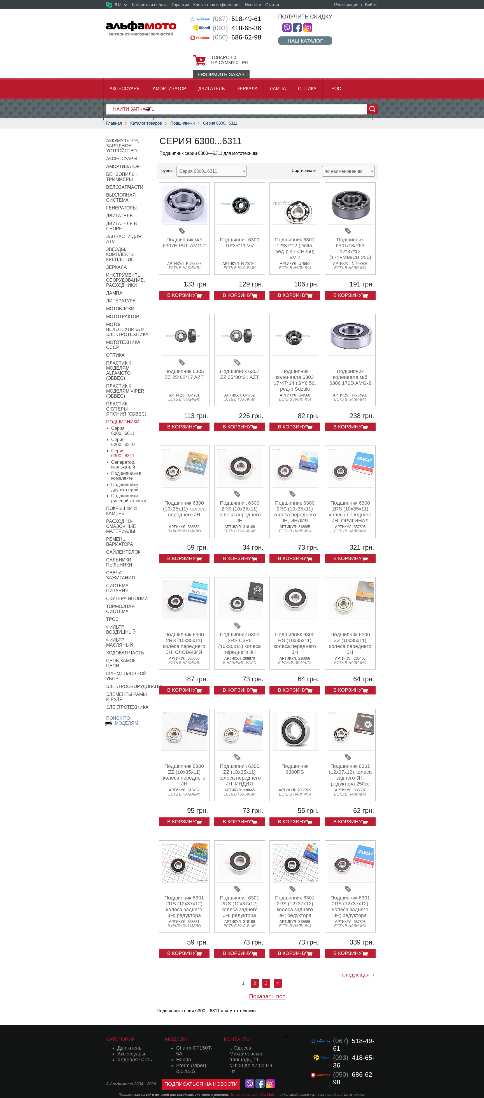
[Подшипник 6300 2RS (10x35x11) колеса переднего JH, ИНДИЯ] (295, 486)
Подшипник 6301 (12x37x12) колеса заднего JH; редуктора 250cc (350, 775)
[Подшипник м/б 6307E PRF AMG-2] (185, 222)
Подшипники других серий (124, 487)
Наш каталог (305, 41)
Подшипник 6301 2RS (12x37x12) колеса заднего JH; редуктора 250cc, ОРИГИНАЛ (350, 909)
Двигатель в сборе (121, 226)
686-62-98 (237, 37)
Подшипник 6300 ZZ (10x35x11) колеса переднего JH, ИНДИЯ (239, 775)
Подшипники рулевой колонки (128, 498)
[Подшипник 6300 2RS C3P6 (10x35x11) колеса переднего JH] (240, 617)
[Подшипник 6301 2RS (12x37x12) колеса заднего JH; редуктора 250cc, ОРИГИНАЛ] (351, 880)
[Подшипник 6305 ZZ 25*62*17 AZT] (185, 354)
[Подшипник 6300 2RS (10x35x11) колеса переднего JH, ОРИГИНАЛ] (351, 486)
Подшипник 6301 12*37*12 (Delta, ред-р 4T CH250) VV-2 (295, 248)
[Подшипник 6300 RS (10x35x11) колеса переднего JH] (295, 617)
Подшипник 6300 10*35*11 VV (239, 242)
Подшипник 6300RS (294, 769)
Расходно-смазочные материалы (121, 526)
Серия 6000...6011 (122, 431)
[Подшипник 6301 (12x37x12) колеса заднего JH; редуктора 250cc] (351, 749)
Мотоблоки (120, 308)
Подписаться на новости (201, 1084)
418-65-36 (237, 28)
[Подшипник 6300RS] (295, 749)
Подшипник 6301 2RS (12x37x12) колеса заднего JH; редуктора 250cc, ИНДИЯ (295, 909)
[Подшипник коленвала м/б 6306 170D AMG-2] (351, 354)
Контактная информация (217, 4)
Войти (370, 4)
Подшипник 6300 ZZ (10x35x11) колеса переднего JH (350, 643)
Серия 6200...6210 (123, 442)
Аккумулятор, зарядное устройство (122, 145)
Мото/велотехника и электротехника (127, 329)
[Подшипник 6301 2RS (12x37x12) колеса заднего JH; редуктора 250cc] (185, 880)
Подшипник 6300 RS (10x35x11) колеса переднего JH (295, 643)
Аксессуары (125, 88)
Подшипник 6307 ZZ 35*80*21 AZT (239, 374)
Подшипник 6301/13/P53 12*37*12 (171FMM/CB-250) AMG (350, 251)
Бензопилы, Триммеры (121, 177)
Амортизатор (169, 88)
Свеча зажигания (120, 575)
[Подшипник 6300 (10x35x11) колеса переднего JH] (185, 486)
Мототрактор (122, 316)
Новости (253, 4)
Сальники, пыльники (119, 562)
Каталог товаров (146, 123)
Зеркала (247, 88)
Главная (114, 123)
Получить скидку (305, 16)
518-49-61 (237, 18)
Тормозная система (120, 609)
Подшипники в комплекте (126, 476)
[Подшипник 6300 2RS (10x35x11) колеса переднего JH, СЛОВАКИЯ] (185, 617)
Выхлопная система (121, 197)
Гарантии (180, 4)
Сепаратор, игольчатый (123, 465)
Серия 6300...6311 (220, 123)
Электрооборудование (135, 686)
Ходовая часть (125, 653)
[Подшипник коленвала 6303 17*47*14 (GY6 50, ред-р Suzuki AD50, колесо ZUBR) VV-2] (295, 354)
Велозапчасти (124, 187)
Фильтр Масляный (119, 642)
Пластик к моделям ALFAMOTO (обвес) (118, 371)
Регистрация (346, 4)
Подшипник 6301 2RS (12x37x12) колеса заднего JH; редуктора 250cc (184, 909)
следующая (355, 975)
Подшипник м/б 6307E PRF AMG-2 (184, 242)
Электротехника (127, 707)
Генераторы (121, 208)
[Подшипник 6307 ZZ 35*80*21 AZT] (240, 354)
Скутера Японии (127, 598)
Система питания (117, 588)
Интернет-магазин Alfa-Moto (252, 1095)
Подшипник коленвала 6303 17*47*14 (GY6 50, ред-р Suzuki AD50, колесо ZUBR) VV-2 (295, 386)
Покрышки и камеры (121, 511)
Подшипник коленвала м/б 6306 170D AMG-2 (350, 377)
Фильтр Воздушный (121, 630)
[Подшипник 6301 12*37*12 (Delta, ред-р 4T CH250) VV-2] (295, 222)
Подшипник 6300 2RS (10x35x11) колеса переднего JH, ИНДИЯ (295, 511)
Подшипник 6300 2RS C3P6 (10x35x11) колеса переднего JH (239, 643)
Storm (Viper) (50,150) (191, 1068)
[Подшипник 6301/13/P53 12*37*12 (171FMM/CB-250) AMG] (351, 222)
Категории (121, 1039)
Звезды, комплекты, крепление (121, 254)
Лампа (278, 88)
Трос (335, 88)
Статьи (272, 4)
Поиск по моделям (122, 721)
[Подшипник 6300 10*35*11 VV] (240, 222)
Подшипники (182, 123)
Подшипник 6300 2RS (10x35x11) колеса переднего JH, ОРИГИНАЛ (350, 511)
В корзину (181, 295)
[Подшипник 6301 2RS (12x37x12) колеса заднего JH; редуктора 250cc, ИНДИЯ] (295, 880)
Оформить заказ (221, 74)
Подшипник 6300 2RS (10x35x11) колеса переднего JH (239, 511)
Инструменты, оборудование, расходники (125, 280)
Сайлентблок (123, 552)
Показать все (267, 996)
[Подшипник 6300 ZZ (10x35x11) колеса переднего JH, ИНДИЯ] (240, 749)
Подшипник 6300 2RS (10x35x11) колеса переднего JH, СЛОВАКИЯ (184, 643)
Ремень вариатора (119, 542)
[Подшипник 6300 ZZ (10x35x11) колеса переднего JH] (351, 617)
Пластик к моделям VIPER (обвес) (125, 391)
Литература (121, 301)
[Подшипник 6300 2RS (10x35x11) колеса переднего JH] (240, 486)
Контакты (237, 1039)
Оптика (307, 88)
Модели (176, 1039)
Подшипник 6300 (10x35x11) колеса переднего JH (184, 508)
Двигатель (211, 88)
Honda (183, 1059)
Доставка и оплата (149, 4)
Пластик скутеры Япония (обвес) (126, 409)
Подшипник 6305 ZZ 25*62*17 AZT (184, 374)
